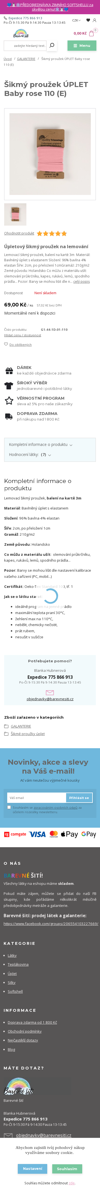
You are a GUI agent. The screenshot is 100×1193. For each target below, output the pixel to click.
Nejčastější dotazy (23, 1040)
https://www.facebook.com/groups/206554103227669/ (51, 923)
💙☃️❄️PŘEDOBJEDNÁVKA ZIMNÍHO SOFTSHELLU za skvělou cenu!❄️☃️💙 (50, 7)
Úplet (12, 973)
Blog (11, 1049)
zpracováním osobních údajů (56, 807)
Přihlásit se (79, 798)
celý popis (81, 281)
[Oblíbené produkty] (88, 20)
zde (72, 1183)
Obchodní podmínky (25, 1031)
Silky (12, 982)
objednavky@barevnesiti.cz (50, 699)
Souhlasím (67, 1169)
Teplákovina (18, 964)
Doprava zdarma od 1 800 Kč (32, 1022)
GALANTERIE (26, 59)
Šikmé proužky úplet (28, 733)
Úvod (8, 59)
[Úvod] (21, 33)
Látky (12, 955)
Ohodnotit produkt (19, 233)
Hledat (52, 45)
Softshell (15, 991)
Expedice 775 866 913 (25, 18)
